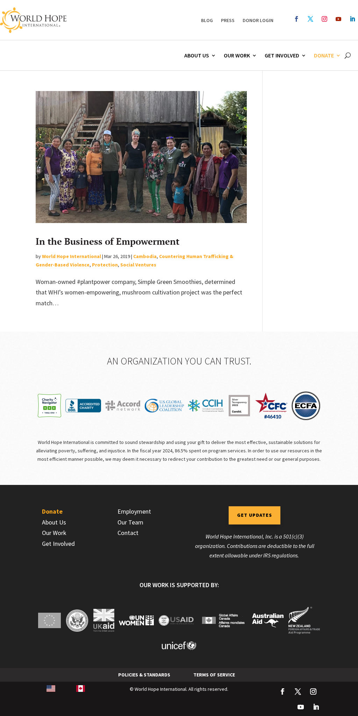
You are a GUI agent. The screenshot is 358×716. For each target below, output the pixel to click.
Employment (134, 511)
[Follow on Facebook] (296, 19)
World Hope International (71, 256)
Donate (324, 55)
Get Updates (254, 515)
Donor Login (258, 20)
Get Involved (282, 55)
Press (228, 20)
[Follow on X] (310, 19)
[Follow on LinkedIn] (352, 19)
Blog (207, 20)
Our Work (237, 55)
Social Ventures (138, 265)
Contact (127, 533)
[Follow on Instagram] (324, 19)
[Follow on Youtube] (338, 19)
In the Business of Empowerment (107, 241)
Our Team (130, 522)
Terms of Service (214, 675)
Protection (105, 265)
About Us (196, 55)
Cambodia (145, 256)
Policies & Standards (144, 675)
